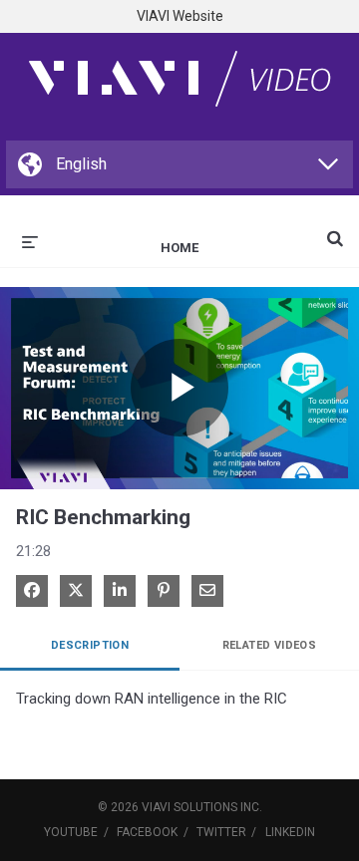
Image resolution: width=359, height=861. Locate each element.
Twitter (221, 832)
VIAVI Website (180, 16)
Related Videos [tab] (269, 645)
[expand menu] (30, 240)
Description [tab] (90, 645)
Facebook (147, 832)
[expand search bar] (335, 230)
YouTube (71, 832)
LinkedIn (290, 832)
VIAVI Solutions (189, 807)
